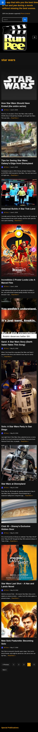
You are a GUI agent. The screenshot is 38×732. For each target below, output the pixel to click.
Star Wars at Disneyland (13, 484)
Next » (4, 670)
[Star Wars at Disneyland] (19, 463)
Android (28, 13)
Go (25, 19)
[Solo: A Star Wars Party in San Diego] (19, 391)
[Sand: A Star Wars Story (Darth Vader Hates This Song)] (19, 318)
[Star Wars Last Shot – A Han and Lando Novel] (19, 562)
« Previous (6, 664)
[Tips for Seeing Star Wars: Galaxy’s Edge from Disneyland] (19, 139)
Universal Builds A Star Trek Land (18, 209)
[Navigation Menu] (35, 37)
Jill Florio (6, 110)
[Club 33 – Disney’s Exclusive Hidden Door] (19, 511)
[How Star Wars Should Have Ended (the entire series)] (19, 82)
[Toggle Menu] (2, 2)
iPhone (23, 13)
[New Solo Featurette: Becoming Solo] (19, 619)
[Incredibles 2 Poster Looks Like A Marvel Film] (19, 250)
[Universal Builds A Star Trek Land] (19, 192)
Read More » (15, 118)
